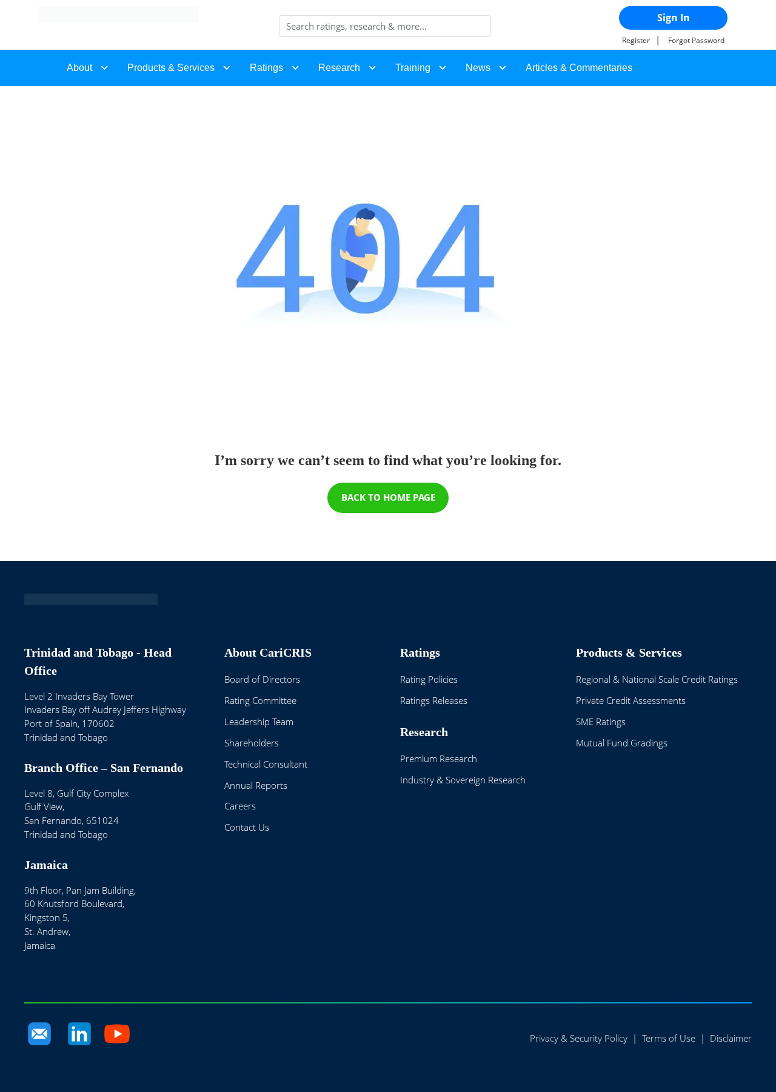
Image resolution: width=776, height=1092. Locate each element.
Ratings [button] (266, 67)
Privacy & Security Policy (578, 1038)
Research (339, 67)
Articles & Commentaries (579, 67)
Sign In (673, 17)
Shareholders (251, 743)
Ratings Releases (433, 700)
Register (636, 40)
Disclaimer (731, 1038)
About (79, 67)
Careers (240, 806)
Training (412, 67)
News (478, 67)
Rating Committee (260, 700)
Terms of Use (668, 1038)
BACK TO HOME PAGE (388, 497)
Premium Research (438, 758)
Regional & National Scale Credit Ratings (657, 679)
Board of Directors (262, 679)
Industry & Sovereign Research (463, 780)
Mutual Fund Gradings (621, 743)
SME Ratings (601, 721)
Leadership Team (258, 721)
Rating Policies (429, 679)
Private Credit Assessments (631, 700)
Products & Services (171, 67)
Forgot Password (696, 40)
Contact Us (246, 827)
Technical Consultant (265, 764)
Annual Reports (255, 785)
